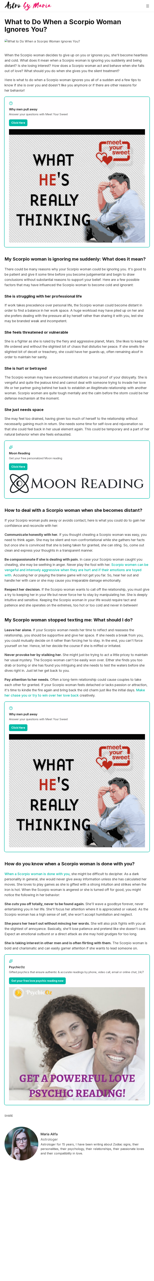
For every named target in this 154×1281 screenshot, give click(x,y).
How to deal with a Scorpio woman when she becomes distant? (73, 510)
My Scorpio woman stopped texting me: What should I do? (69, 620)
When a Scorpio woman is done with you (37, 874)
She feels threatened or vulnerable (36, 332)
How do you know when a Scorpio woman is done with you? (70, 863)
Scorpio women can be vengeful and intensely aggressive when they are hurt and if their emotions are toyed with (76, 570)
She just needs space (24, 409)
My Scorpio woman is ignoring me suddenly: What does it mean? (75, 259)
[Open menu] (148, 6)
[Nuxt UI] (28, 6)
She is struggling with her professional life (43, 296)
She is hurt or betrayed (26, 368)
